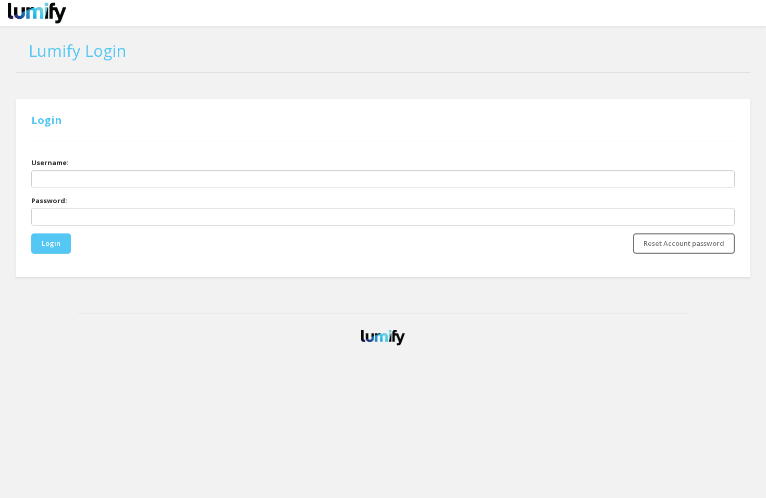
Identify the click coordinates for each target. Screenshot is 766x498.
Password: (49, 200)
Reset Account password (684, 243)
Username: (50, 162)
